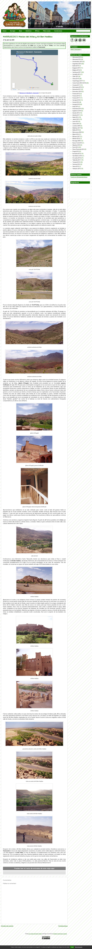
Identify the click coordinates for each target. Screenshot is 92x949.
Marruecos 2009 (77, 132)
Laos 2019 (75, 121)
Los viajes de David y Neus (35, 933)
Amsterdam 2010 (78, 61)
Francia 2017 (76, 98)
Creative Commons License (60, 933)
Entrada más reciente (7, 926)
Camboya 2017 (77, 72)
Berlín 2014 (76, 66)
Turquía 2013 (76, 162)
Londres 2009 (76, 126)
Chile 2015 (75, 76)
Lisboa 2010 (76, 123)
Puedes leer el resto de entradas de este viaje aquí (34, 868)
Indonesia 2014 (77, 108)
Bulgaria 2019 (76, 68)
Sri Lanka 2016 (77, 158)
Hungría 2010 (76, 104)
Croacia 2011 (76, 85)
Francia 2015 (76, 96)
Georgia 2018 (76, 100)
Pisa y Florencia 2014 (78, 149)
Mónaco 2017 (76, 136)
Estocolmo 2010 (77, 91)
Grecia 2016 (76, 102)
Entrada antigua (63, 926)
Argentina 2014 (77, 63)
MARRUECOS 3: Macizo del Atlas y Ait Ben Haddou (27, 36)
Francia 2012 (76, 93)
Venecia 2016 (76, 164)
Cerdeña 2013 (76, 74)
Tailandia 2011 (77, 160)
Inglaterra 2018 (77, 110)
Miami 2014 (76, 134)
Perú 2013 (75, 147)
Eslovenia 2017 (77, 89)
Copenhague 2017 (78, 81)
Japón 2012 (76, 119)
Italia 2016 (75, 117)
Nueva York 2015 (77, 143)
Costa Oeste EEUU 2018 (79, 83)
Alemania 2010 (77, 57)
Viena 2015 (76, 166)
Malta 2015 (76, 130)
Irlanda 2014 (76, 113)
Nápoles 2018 (76, 145)
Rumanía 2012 (77, 153)
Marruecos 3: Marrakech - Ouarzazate (29, 93)
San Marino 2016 (77, 155)
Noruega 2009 (76, 140)
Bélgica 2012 (76, 70)
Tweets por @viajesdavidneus (78, 177)
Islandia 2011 (76, 115)
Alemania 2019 (77, 59)
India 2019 (75, 106)
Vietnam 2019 (76, 168)
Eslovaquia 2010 (77, 87)
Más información (78, 947)
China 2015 (76, 78)
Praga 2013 (76, 151)
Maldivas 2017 (77, 128)
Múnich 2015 (76, 138)
